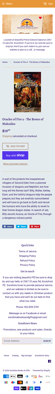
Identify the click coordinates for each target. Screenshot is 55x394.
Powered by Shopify (41, 370)
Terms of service (27, 251)
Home (4, 62)
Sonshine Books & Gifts (19, 370)
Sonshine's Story (42, 355)
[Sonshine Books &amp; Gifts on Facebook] (49, 361)
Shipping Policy (27, 256)
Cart (50, 3)
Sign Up (47, 341)
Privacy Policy (27, 265)
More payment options (15, 163)
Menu (9, 3)
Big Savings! (26, 355)
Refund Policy (27, 260)
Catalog (15, 355)
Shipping (7, 136)
